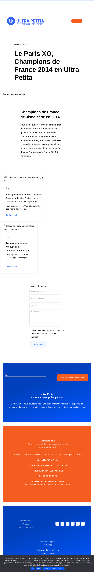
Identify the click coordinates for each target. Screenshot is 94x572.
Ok (33, 568)
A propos (48, 545)
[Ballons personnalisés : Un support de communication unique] (19, 226)
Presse (25, 524)
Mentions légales (48, 541)
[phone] (83, 524)
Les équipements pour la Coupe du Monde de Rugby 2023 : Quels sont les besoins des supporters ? (24, 198)
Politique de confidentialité (54, 568)
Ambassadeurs (26, 527)
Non (38, 568)
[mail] (78, 524)
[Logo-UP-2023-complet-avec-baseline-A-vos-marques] (25, 6)
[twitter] (62, 524)
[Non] (91, 564)
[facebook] (57, 524)
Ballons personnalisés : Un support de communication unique (18, 247)
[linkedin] (73, 524)
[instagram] (67, 524)
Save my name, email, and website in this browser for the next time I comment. (46, 333)
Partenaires (25, 521)
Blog (7, 188)
